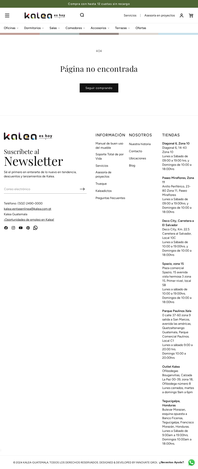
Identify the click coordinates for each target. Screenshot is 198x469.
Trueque (101, 183)
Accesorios (98, 28)
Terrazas (121, 28)
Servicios (130, 15)
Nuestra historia (140, 144)
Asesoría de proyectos (103, 174)
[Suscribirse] (82, 189)
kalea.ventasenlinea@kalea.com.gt (27, 209)
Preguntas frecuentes (110, 198)
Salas (53, 28)
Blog (132, 165)
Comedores (74, 28)
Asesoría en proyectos (159, 15)
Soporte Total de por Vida (110, 156)
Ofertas (141, 28)
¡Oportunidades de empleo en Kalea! (29, 219)
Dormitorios (32, 28)
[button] (7, 15)
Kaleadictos (104, 191)
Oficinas (9, 28)
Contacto (135, 151)
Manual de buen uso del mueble (109, 145)
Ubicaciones (137, 158)
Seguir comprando (99, 88)
